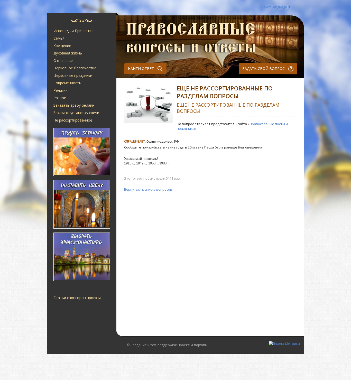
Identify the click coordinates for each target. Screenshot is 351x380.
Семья (58, 38)
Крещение (62, 45)
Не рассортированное (72, 120)
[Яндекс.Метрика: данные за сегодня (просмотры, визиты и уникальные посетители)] (284, 343)
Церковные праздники (72, 75)
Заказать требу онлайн (73, 105)
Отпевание (63, 60)
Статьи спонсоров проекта (77, 297)
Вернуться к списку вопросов (148, 189)
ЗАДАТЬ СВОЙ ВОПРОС (264, 68)
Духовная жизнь (67, 53)
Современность (67, 82)
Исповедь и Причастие (73, 30)
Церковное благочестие (74, 68)
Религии (60, 90)
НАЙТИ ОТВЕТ (141, 68)
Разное (59, 97)
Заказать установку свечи (76, 112)
